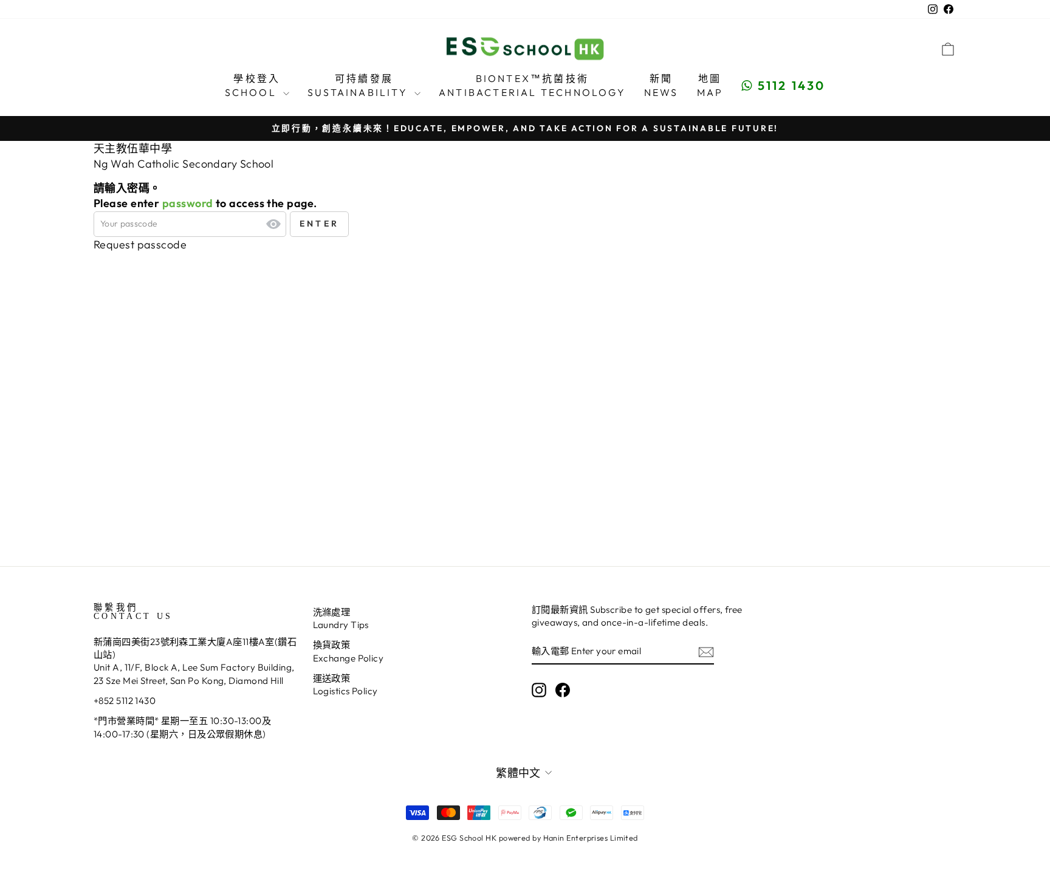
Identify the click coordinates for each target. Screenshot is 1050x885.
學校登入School (253, 85)
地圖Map (710, 85)
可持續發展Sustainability (359, 85)
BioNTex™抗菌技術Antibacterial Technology (532, 85)
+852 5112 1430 (125, 700)
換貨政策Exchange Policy (348, 651)
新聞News (661, 85)
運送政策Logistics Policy (345, 684)
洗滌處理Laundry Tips (341, 618)
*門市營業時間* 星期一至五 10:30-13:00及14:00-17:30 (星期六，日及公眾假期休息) (182, 727)
